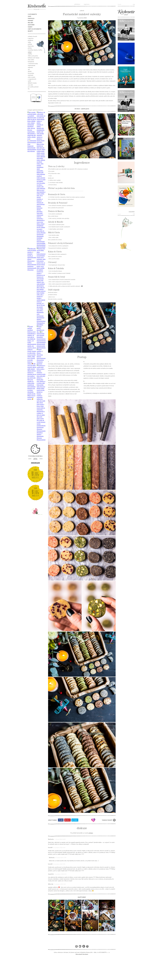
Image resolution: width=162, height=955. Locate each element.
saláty (29, 42)
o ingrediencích (32, 79)
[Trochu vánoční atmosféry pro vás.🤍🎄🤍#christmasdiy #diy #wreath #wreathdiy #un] (41, 337)
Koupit (82, 286)
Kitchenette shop (126, 13)
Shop (29, 16)
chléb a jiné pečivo (33, 56)
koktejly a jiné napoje (33, 58)
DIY (28, 89)
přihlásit (91, 833)
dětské (29, 71)
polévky (30, 44)
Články (30, 27)
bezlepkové (31, 61)
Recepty (30, 31)
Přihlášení (77, 4)
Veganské (30, 67)
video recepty (31, 77)
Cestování (31, 25)
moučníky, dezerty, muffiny (35, 50)
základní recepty (32, 83)
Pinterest (87, 946)
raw (29, 69)
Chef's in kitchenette (34, 29)
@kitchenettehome (38, 110)
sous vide (30, 85)
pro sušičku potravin (33, 87)
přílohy (30, 48)
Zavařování (30, 75)
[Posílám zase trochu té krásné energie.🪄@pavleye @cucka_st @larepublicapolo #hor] (31, 259)
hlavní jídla (31, 46)
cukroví (30, 52)
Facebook (76, 946)
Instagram (83, 946)
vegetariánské (31, 65)
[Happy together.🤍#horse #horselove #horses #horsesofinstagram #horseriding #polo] (41, 356)
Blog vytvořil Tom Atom (82, 954)
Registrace (86, 4)
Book (35, 98)
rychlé (29, 81)
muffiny (30, 54)
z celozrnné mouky (33, 63)
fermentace (31, 73)
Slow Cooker (31, 60)
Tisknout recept (107, 820)
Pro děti (30, 23)
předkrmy (30, 40)
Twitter (80, 946)
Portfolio (31, 18)
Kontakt (30, 20)
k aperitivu (30, 38)
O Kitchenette (32, 14)
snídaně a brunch (32, 36)
